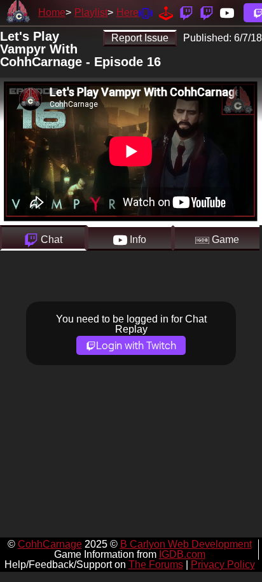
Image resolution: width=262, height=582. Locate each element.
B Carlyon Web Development (186, 544)
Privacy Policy (223, 564)
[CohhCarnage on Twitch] (186, 12)
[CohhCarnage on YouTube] (227, 12)
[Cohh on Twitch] (207, 12)
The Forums (155, 564)
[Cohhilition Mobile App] (146, 12)
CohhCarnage (50, 544)
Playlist (90, 12)
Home (52, 12)
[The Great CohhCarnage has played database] (166, 12)
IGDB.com (182, 554)
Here (127, 12)
